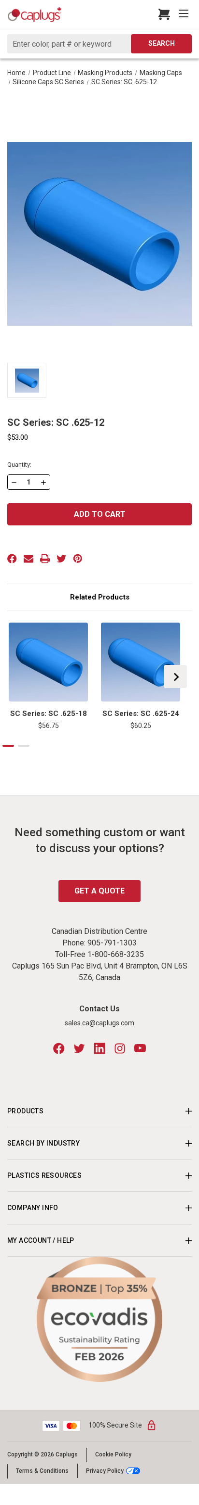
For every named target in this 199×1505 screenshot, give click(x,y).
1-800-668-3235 (115, 954)
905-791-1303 (112, 942)
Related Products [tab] (99, 597)
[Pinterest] (78, 558)
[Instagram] (120, 1048)
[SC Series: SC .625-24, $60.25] (140, 662)
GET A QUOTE (99, 890)
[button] (100, 1319)
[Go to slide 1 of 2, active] (8, 746)
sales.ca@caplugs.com (99, 1023)
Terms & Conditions (42, 1470)
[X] (61, 558)
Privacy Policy (105, 1470)
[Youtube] (140, 1048)
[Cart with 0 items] (161, 14)
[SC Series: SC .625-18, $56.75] (48, 662)
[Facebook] (12, 558)
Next (175, 676)
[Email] (28, 558)
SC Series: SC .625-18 (48, 713)
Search (161, 43)
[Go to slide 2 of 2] (23, 746)
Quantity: (19, 464)
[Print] (45, 558)
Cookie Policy (113, 1454)
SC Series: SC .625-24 (140, 713)
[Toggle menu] (184, 14)
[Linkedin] (99, 1048)
